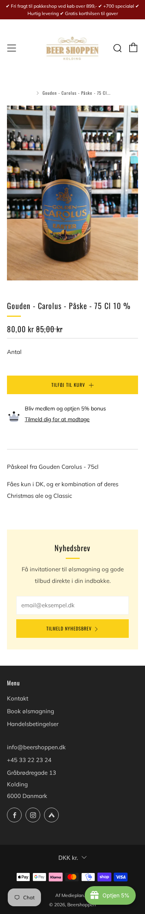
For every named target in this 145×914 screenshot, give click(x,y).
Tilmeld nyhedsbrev (69, 628)
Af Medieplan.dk (72, 895)
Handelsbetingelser (32, 724)
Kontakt (17, 698)
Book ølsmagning (30, 711)
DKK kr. (68, 857)
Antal (14, 351)
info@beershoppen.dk (36, 747)
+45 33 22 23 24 (29, 760)
